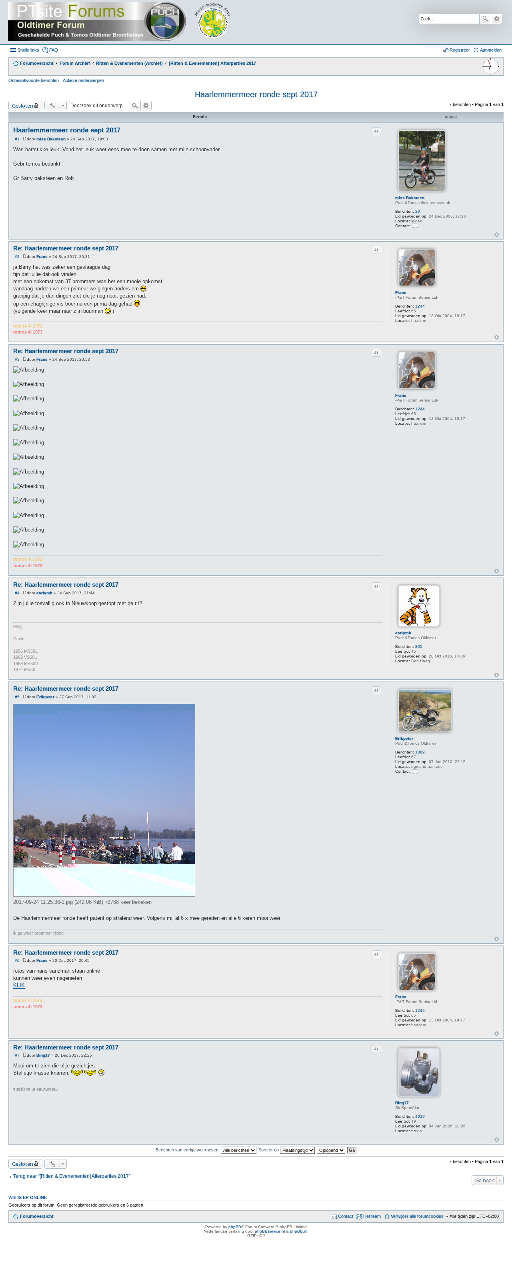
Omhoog (496, 234)
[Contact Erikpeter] (415, 771)
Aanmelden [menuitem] (491, 50)
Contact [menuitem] (345, 1216)
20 (417, 211)
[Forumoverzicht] (125, 22)
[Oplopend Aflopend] (331, 1149)
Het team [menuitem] (372, 1216)
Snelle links (28, 50)
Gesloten (22, 105)
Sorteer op (269, 1149)
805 (418, 646)
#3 (17, 359)
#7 (17, 1055)
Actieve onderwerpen (83, 80)
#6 (17, 960)
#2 (17, 256)
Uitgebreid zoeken (496, 19)
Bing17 (402, 1103)
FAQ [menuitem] (53, 50)
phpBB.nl (298, 1231)
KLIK (19, 985)
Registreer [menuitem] (460, 50)
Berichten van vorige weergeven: (188, 1149)
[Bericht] (24, 139)
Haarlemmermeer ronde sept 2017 (256, 94)
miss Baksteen (409, 198)
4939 (420, 1116)
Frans (400, 292)
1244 (420, 306)
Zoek (485, 19)
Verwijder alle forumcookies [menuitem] (417, 1216)
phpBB (234, 1227)
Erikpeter (404, 738)
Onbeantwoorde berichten (33, 80)
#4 (17, 593)
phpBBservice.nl (270, 1231)
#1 (17, 139)
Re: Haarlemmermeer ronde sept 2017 (65, 248)
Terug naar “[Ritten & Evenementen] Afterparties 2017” (71, 1176)
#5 (17, 697)
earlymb (403, 633)
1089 (420, 752)
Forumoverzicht (37, 1216)
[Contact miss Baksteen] (415, 226)
